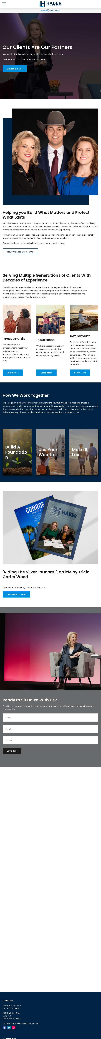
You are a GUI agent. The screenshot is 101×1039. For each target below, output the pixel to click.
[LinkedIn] (9, 1027)
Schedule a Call (14, 68)
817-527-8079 (15, 1005)
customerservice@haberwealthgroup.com (20, 1023)
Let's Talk (12, 750)
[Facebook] (4, 1027)
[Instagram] (13, 1027)
